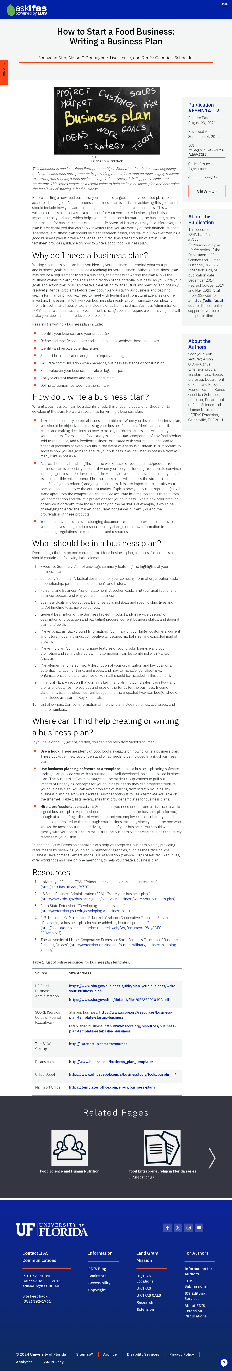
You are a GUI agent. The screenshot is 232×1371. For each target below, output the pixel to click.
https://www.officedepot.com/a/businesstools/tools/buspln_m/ (122, 1074)
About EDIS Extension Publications (196, 1311)
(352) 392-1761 (36, 1301)
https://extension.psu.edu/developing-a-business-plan (85, 910)
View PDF (207, 191)
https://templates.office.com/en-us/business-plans (112, 1087)
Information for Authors (198, 1271)
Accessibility (99, 1282)
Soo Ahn (210, 178)
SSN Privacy (53, 1361)
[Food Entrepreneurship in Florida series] (162, 1148)
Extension (145, 1309)
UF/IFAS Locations (145, 1278)
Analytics (24, 1361)
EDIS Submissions (196, 1283)
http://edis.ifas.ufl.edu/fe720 (65, 886)
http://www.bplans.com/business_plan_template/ (111, 1061)
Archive (110, 1354)
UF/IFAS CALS (148, 1295)
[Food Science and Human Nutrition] (69, 1148)
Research (144, 1302)
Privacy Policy (181, 1354)
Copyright (97, 1289)
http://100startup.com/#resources (98, 1043)
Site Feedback (34, 1296)
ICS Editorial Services (196, 1296)
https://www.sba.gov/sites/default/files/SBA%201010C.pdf (119, 999)
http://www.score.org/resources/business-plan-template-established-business (122, 1029)
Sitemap (83, 1354)
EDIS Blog (97, 1268)
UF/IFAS (143, 1288)
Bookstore (97, 1275)
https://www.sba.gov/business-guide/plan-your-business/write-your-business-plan (108, 898)
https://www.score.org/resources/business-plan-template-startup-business (120, 1015)
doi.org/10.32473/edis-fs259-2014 (206, 152)
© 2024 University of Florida (41, 1354)
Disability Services (143, 1354)
